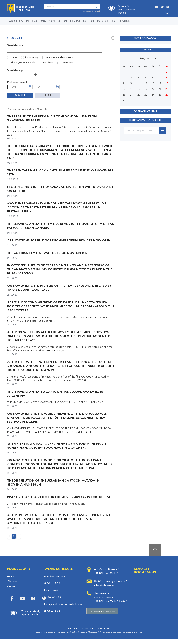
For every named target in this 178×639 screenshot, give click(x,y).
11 (138, 83)
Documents (67, 63)
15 (166, 83)
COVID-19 (124, 21)
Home (10, 576)
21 (160, 89)
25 (138, 94)
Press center (106, 21)
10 (131, 83)
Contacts (12, 586)
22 (166, 89)
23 (124, 94)
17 (131, 89)
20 (153, 89)
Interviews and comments (59, 57)
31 (131, 100)
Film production (82, 21)
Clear (47, 95)
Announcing (31, 57)
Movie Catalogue (145, 38)
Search (20, 95)
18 (138, 89)
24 (131, 94)
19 (145, 89)
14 (160, 83)
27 (153, 94)
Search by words (16, 45)
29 (166, 94)
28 (160, 94)
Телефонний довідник (102, 611)
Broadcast (48, 63)
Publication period (17, 82)
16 (124, 89)
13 (153, 83)
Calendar (145, 50)
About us (16, 21)
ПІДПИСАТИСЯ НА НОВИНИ (145, 120)
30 (124, 100)
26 (145, 94)
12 (145, 83)
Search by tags (15, 70)
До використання (145, 111)
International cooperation (46, 21)
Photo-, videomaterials (23, 63)
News (14, 57)
